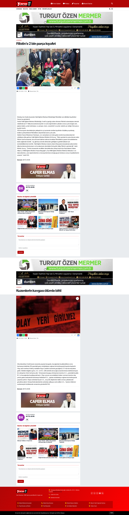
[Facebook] (92, 493)
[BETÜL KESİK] (21, 188)
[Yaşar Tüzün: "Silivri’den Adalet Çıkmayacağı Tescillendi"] (27, 204)
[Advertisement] (48, 104)
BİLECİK (25, 9)
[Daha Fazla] (26, 88)
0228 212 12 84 (54, 494)
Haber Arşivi (94, 506)
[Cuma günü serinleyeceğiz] (48, 221)
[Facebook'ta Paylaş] (18, 88)
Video (67, 3)
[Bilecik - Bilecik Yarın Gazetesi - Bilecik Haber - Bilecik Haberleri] (24, 4)
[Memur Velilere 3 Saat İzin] (27, 433)
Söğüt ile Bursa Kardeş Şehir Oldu (26, 228)
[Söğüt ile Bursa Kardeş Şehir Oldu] (27, 221)
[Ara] (112, 3)
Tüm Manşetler (46, 506)
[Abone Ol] (78, 88)
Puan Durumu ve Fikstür (24, 506)
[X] (94, 493)
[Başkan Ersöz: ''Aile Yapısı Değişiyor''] (69, 204)
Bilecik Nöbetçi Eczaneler (25, 503)
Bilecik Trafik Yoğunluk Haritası (98, 503)
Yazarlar (76, 3)
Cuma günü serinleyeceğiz (45, 228)
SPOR (39, 9)
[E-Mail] (27, 190)
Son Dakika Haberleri (72, 506)
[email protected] (57, 491)
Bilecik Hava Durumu (48, 503)
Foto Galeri (57, 3)
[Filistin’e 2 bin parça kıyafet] (48, 67)
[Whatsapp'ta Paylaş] (23, 88)
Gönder (21, 252)
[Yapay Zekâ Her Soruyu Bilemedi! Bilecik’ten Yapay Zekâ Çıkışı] (69, 221)
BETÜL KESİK (30, 187)
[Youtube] (100, 493)
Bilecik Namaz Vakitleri (72, 503)
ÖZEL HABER (33, 9)
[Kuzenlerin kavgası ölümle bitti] (48, 314)
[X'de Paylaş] (20, 88)
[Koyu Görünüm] (110, 9)
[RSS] (102, 493)
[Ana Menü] (112, 9)
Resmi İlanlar (87, 3)
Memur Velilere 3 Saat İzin (24, 440)
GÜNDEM (19, 9)
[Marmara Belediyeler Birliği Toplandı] (48, 204)
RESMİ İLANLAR (47, 9)
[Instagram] (97, 493)
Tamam (111, 512)
